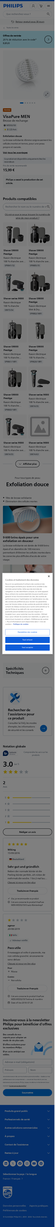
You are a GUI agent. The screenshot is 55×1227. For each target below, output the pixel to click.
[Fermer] (47, 576)
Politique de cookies (20, 624)
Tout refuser (26, 639)
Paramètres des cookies (26, 632)
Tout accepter (26, 647)
